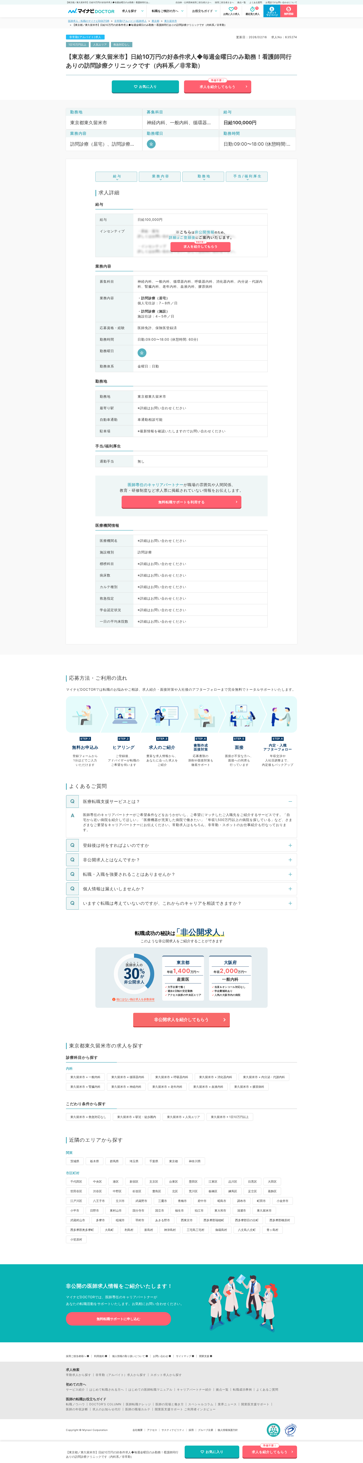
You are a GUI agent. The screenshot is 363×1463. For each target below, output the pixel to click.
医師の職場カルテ (137, 1409)
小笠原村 (76, 1239)
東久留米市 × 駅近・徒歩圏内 (136, 1117)
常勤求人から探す (78, 1374)
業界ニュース (227, 1404)
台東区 (173, 1181)
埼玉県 (134, 1161)
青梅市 (182, 1201)
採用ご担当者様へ (76, 1356)
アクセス (152, 1430)
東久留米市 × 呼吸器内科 (171, 1077)
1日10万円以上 (77, 44)
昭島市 (221, 1201)
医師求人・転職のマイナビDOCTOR (88, 20)
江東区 (213, 1181)
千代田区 (76, 1181)
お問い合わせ (160, 1356)
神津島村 (170, 1230)
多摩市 (100, 1220)
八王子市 (99, 1201)
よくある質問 (255, 2)
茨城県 (74, 1161)
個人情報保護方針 (228, 1430)
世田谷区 (76, 1191)
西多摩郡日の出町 (247, 1220)
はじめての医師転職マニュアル (150, 1389)
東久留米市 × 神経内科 (126, 1086)
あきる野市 (162, 1220)
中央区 (97, 1181)
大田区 (272, 1181)
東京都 (155, 20)
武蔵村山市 (77, 1220)
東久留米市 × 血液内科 (208, 1086)
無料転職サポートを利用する (181, 502)
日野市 (94, 1210)
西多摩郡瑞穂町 (214, 1220)
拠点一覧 (241, 2)
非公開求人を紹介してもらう (181, 1019)
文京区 (153, 1181)
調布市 (241, 1201)
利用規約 (99, 1356)
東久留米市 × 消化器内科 (215, 1077)
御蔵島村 (221, 1230)
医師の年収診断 (77, 1409)
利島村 (129, 1230)
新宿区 (134, 1181)
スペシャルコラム (200, 1404)
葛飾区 (272, 1191)
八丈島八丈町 (247, 1230)
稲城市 (120, 1220)
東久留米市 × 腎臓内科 (85, 1086)
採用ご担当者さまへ (224, 2)
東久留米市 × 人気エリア (183, 1117)
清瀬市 (241, 1210)
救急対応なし (121, 44)
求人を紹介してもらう (217, 87)
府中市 (202, 1201)
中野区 (117, 1191)
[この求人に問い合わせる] (200, 241)
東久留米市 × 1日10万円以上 (230, 1117)
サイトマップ (183, 1356)
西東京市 (187, 1220)
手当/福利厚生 (247, 176)
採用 (191, 1430)
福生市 (179, 1210)
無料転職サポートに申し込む (118, 1319)
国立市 (159, 1210)
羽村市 (139, 1220)
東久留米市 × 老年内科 (167, 1086)
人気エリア (100, 44)
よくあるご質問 (267, 1389)
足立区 (252, 1191)
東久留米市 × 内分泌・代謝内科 (264, 1077)
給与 (117, 176)
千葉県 (153, 1161)
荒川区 (193, 1191)
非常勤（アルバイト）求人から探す (121, 1374)
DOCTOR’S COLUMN (105, 1404)
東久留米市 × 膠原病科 (249, 1086)
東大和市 (220, 1210)
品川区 (232, 1181)
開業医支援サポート (255, 1404)
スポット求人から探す (166, 1374)
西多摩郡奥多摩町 (82, 1230)
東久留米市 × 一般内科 (85, 1077)
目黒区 (252, 1181)
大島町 (109, 1230)
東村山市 (116, 1210)
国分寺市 (138, 1210)
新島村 (148, 1230)
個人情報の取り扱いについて (128, 1356)
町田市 (261, 1201)
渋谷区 (97, 1191)
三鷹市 (162, 1201)
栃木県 (94, 1161)
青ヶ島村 (272, 1230)
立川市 (120, 1201)
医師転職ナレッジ (138, 1404)
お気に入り (148, 86)
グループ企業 (205, 1430)
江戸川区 (76, 1201)
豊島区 (156, 1191)
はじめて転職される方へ (106, 1389)
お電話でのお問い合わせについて (281, 2)
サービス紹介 (75, 1389)
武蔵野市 (141, 1201)
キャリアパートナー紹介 (194, 1389)
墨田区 (193, 1181)
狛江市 (199, 1210)
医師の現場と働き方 (169, 1404)
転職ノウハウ (75, 1404)
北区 (175, 1191)
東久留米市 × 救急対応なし (88, 1117)
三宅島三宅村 (195, 1230)
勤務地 (204, 176)
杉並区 (137, 1191)
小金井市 (282, 1201)
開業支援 (204, 1356)
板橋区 (213, 1191)
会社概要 (138, 1430)
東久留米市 (170, 20)
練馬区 (232, 1191)
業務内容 (161, 176)
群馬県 (114, 1161)
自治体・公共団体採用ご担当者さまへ (193, 2)
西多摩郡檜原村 (280, 1220)
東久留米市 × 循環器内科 (127, 1077)
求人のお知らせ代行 (106, 1409)
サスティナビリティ (173, 1430)
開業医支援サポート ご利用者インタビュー (185, 1409)
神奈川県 (195, 1161)
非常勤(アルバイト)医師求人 (130, 20)
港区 (116, 1181)
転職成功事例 (242, 1389)
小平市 (74, 1210)
